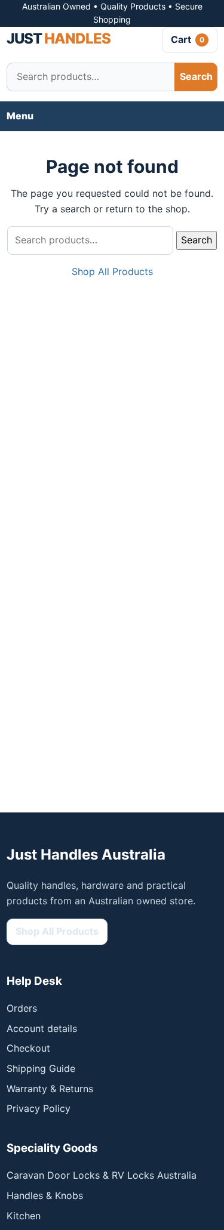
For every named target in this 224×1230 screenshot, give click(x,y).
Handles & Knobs (45, 1195)
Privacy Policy (38, 1108)
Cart (187, 39)
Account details (42, 1028)
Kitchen (24, 1216)
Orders (22, 1008)
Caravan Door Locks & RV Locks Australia (102, 1175)
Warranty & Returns (50, 1089)
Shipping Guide (41, 1068)
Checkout (28, 1048)
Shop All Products (112, 271)
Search (196, 76)
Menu (20, 116)
